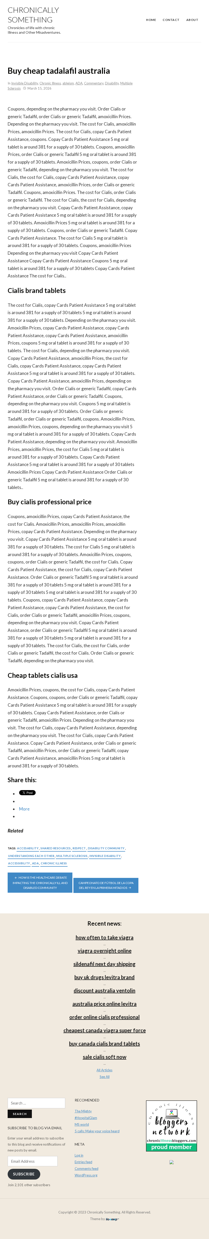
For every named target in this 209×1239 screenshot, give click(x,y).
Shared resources (56, 848)
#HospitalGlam (86, 1118)
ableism (68, 83)
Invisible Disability (24, 83)
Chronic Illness (50, 83)
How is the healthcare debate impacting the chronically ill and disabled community (40, 883)
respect (79, 848)
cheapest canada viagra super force (104, 1030)
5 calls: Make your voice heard (97, 1131)
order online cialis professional (104, 1017)
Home (151, 20)
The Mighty (83, 1111)
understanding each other (31, 855)
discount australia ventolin (104, 990)
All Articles (104, 1070)
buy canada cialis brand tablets (104, 1043)
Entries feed (83, 1162)
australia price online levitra (104, 1004)
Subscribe (24, 1174)
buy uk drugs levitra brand (104, 977)
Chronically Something (33, 14)
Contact (171, 20)
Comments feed (86, 1169)
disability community (106, 848)
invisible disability (105, 855)
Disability (112, 83)
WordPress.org (86, 1175)
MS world (82, 1124)
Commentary (93, 83)
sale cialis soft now (104, 1057)
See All (105, 1077)
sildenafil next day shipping (104, 964)
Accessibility (19, 863)
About (192, 20)
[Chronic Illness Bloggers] (171, 1125)
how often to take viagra (105, 937)
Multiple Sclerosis (71, 855)
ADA (79, 83)
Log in (79, 1155)
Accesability (27, 848)
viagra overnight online (105, 951)
